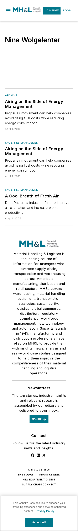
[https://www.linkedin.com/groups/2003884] (38, 455)
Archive (11, 95)
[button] (8, 10)
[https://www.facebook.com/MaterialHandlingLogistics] (33, 455)
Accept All (39, 522)
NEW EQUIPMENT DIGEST (39, 479)
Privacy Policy (45, 511)
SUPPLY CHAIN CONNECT (39, 484)
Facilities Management (22, 142)
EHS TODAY (26, 474)
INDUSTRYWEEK (49, 474)
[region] (39, 513)
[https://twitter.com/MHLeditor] (44, 455)
